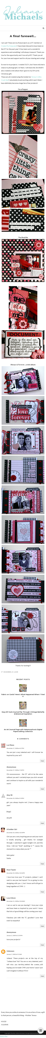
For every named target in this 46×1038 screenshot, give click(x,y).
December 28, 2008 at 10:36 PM (16, 873)
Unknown (10, 951)
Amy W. (10, 795)
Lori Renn (10, 745)
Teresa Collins (36, 77)
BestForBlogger (37, 1033)
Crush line (4, 80)
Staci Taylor (11, 870)
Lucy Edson (11, 898)
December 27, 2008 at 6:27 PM (15, 748)
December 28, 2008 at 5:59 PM (15, 798)
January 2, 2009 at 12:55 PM (14, 935)
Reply (42, 761)
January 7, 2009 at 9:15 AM (14, 954)
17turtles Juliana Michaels (17, 1033)
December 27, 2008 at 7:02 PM (15, 770)
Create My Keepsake (9, 46)
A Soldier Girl (12, 829)
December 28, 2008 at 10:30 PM (16, 832)
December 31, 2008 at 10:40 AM (16, 901)
